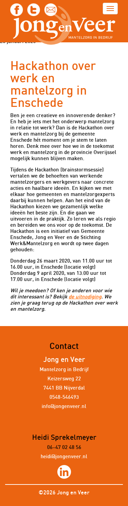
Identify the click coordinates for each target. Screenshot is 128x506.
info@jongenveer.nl (64, 406)
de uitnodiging (85, 296)
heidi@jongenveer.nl (64, 456)
